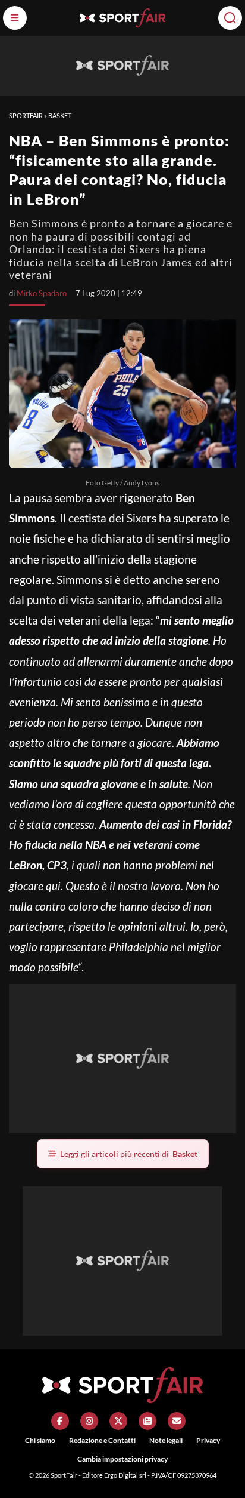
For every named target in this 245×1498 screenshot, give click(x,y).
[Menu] (15, 18)
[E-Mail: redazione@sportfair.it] (177, 1421)
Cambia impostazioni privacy (122, 1458)
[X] (118, 1421)
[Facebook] (60, 1421)
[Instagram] (89, 1421)
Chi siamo (40, 1440)
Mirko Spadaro (42, 293)
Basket (59, 115)
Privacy (208, 1440)
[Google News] (147, 1421)
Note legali (166, 1440)
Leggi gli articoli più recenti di (128, 1154)
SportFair (26, 115)
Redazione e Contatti (102, 1440)
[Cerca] (230, 18)
